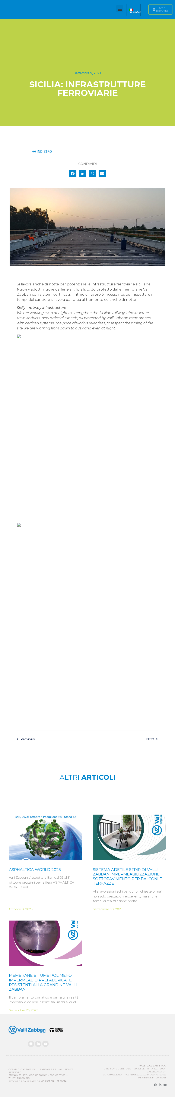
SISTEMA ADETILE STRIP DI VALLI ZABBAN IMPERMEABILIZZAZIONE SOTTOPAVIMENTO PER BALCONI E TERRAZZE (127, 876)
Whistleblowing (19, 1078)
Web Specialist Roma (54, 1081)
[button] (119, 8)
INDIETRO (44, 152)
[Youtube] (45, 1044)
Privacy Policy (18, 1075)
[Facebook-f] (155, 1085)
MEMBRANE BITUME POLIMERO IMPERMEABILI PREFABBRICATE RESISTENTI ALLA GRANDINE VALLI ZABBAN (43, 982)
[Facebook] (31, 1044)
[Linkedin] (38, 1044)
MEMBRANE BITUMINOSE (152, 1077)
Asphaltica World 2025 (35, 869)
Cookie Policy (38, 1075)
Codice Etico (58, 1075)
